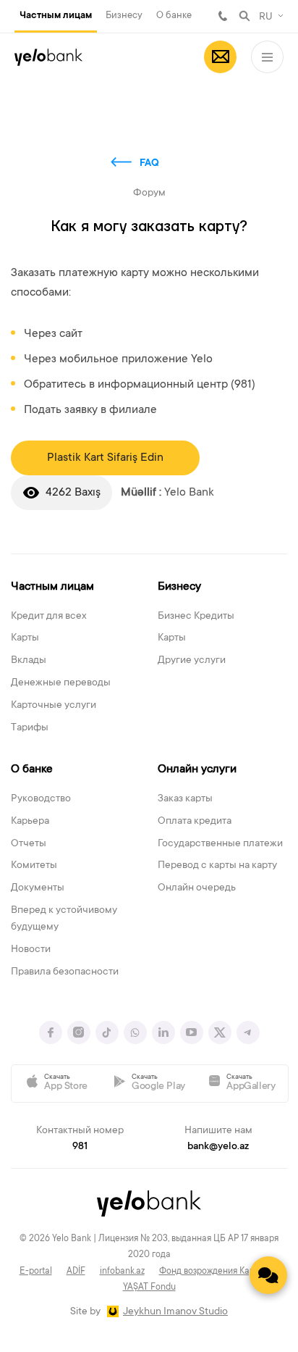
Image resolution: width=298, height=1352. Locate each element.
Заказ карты (185, 799)
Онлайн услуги (197, 769)
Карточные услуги (53, 706)
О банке (174, 15)
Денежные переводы (61, 683)
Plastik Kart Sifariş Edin (105, 457)
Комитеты (34, 866)
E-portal (36, 1272)
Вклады (28, 661)
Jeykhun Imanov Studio (175, 1312)
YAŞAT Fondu (149, 1287)
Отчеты (28, 844)
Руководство (41, 799)
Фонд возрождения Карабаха (219, 1272)
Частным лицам (56, 16)
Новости (31, 950)
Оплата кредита (194, 821)
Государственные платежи (220, 844)
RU (266, 17)
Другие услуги (192, 661)
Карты (25, 638)
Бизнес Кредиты (196, 616)
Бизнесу (124, 15)
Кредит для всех (49, 616)
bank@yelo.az (218, 1147)
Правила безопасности (65, 972)
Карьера (30, 821)
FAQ (149, 164)
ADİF (76, 1272)
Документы (37, 888)
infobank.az (122, 1272)
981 (223, 16)
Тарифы (29, 728)
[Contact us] (268, 1275)
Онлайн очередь (197, 888)
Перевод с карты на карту (217, 866)
